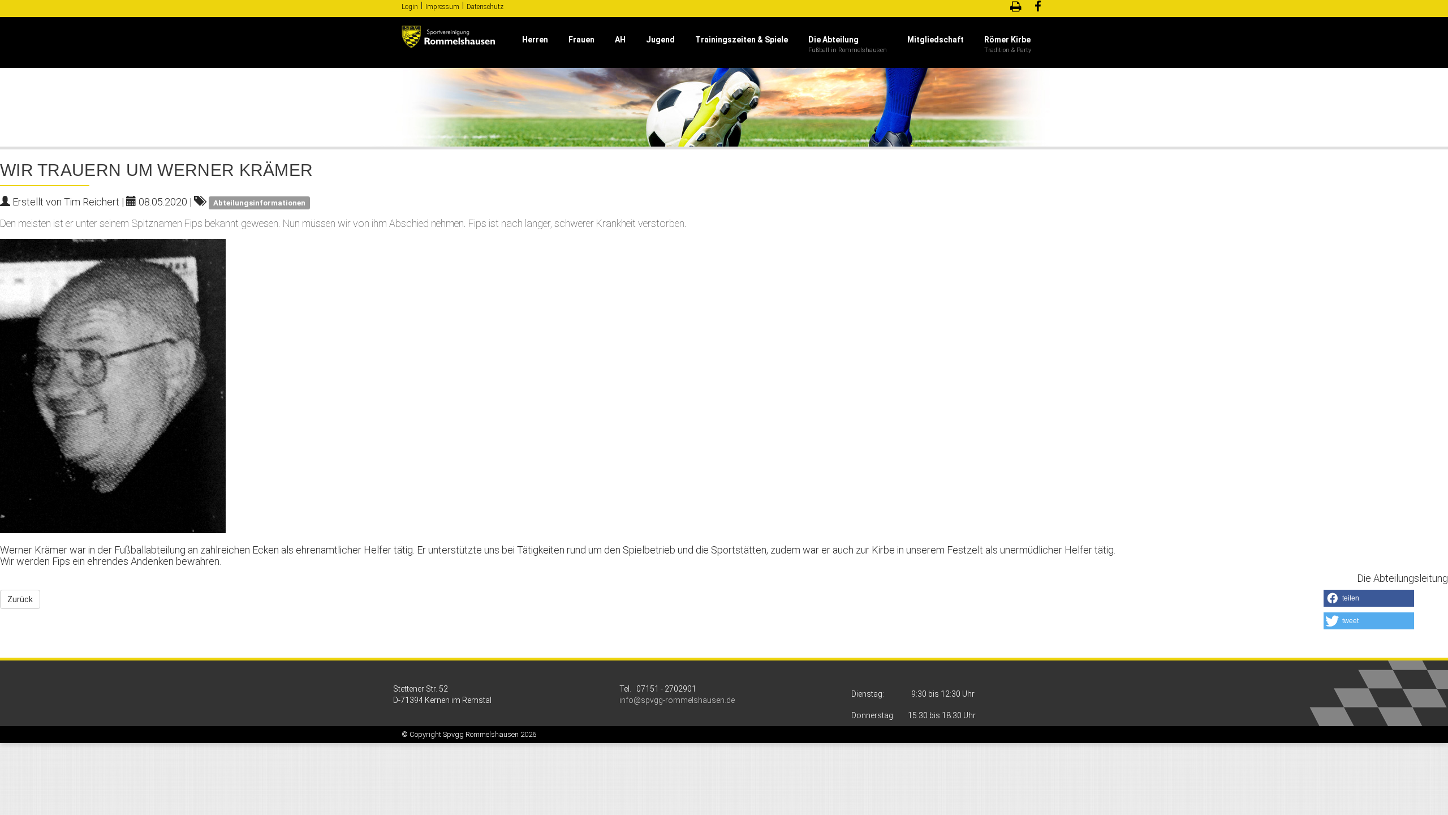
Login (410, 7)
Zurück (20, 599)
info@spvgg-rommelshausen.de (677, 700)
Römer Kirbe (1007, 39)
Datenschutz (485, 7)
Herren (535, 39)
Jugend (660, 39)
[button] (1369, 598)
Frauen (581, 39)
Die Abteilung (833, 39)
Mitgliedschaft (935, 39)
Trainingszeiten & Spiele (741, 39)
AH (620, 39)
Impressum (442, 7)
